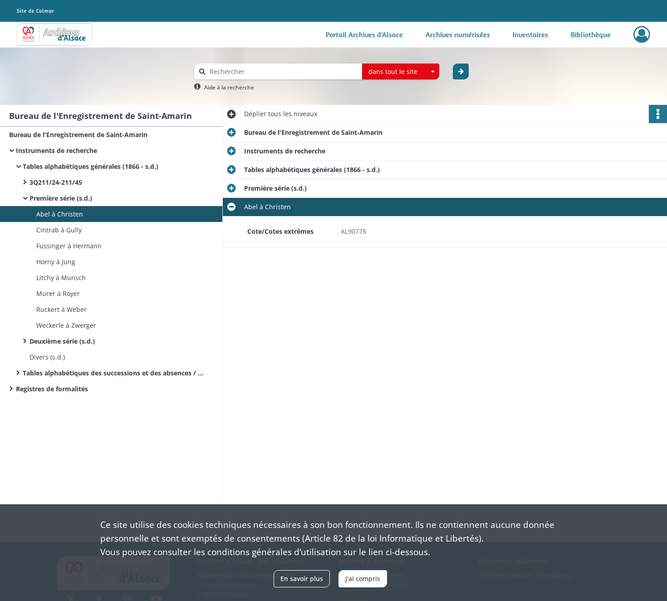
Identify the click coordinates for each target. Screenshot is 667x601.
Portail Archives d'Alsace (364, 34)
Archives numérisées (458, 34)
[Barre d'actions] (658, 114)
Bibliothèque (591, 34)
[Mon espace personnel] (642, 34)
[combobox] (400, 72)
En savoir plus (301, 578)
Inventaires (530, 34)
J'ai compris (362, 578)
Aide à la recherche (229, 87)
